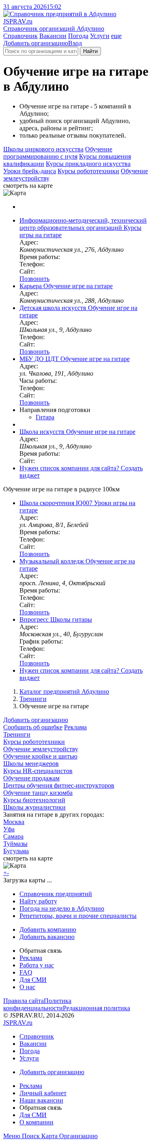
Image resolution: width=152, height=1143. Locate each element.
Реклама (75, 727)
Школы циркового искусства (43, 149)
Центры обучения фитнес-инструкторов (58, 785)
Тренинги (33, 698)
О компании (36, 1122)
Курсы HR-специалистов (38, 770)
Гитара (45, 417)
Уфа (9, 829)
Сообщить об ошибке (32, 727)
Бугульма (16, 851)
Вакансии (52, 35)
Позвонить (34, 278)
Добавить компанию (47, 929)
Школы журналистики (34, 807)
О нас (27, 987)
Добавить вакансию (47, 936)
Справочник (20, 35)
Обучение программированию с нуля (57, 153)
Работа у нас (36, 965)
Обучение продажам (31, 778)
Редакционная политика (96, 1008)
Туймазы (15, 843)
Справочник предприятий (55, 893)
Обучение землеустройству (40, 749)
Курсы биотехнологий (34, 800)
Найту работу (38, 901)
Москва (13, 821)
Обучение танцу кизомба (38, 792)
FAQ (25, 972)
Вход (75, 43)
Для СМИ (33, 979)
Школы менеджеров (31, 763)
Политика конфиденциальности (37, 1004)
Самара (13, 836)
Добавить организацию (35, 43)
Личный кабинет (42, 1093)
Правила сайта (23, 1000)
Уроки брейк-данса (29, 171)
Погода (78, 35)
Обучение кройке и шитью (40, 756)
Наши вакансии (41, 1100)
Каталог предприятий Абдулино (64, 691)
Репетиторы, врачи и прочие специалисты (78, 915)
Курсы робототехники (88, 171)
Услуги (99, 35)
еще (116, 35)
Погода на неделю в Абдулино (61, 908)
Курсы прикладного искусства (88, 163)
